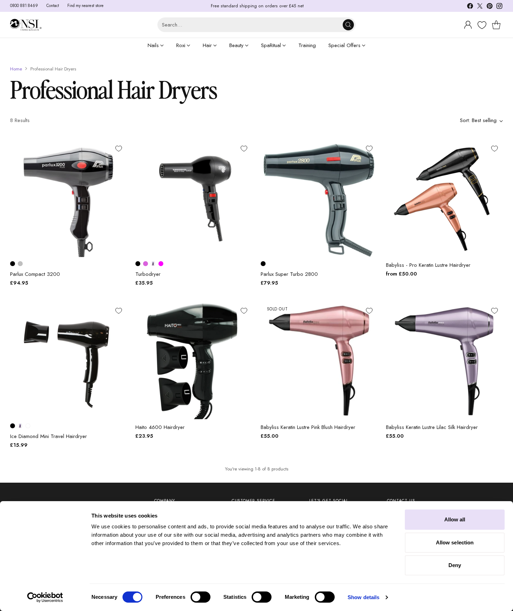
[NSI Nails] (26, 25)
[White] (27, 425)
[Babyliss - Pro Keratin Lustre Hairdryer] (444, 198)
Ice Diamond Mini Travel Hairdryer (48, 436)
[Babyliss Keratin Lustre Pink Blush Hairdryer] (319, 360)
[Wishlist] (481, 25)
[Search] (348, 24)
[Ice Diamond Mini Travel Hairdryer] (68, 360)
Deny (454, 565)
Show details (363, 597)
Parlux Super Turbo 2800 (289, 274)
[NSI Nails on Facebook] (470, 7)
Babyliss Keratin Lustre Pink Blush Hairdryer (308, 427)
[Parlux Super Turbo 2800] (319, 198)
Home (16, 69)
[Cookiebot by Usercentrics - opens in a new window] (45, 597)
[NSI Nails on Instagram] (499, 7)
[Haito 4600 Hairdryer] (193, 360)
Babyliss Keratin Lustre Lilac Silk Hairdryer (432, 427)
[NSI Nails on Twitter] (479, 7)
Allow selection (455, 542)
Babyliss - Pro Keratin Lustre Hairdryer (428, 265)
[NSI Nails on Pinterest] (489, 7)
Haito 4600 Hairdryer (160, 427)
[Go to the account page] (468, 24)
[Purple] (153, 263)
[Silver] (20, 263)
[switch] (200, 597)
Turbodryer (148, 274)
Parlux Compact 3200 (35, 274)
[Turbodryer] (193, 198)
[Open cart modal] (496, 24)
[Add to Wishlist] (118, 148)
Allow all (455, 519)
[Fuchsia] (160, 263)
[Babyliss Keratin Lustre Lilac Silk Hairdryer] (444, 360)
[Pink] (145, 263)
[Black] (12, 263)
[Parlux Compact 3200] (68, 198)
